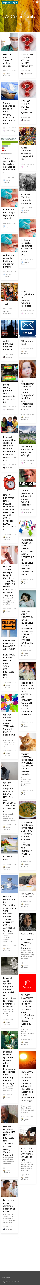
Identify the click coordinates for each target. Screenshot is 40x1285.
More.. (20, 1237)
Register (6, 2)
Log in (14, 2)
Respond (9, 43)
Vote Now (27, 40)
